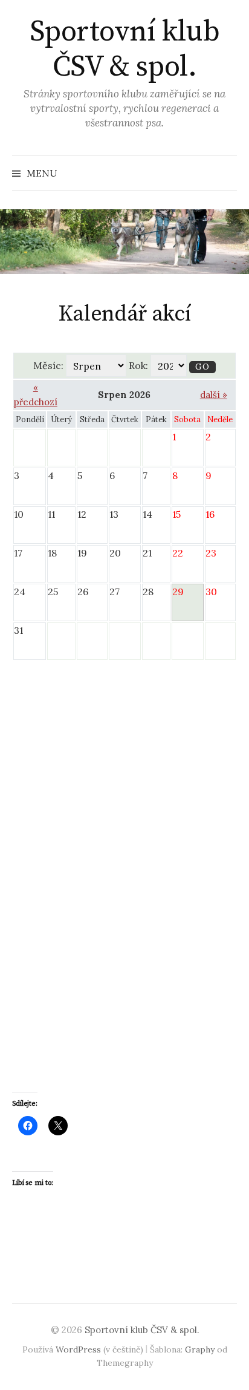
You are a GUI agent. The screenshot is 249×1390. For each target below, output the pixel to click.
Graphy (200, 1349)
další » (213, 394)
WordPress (78, 1349)
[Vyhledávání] (226, 173)
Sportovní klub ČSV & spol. (124, 49)
